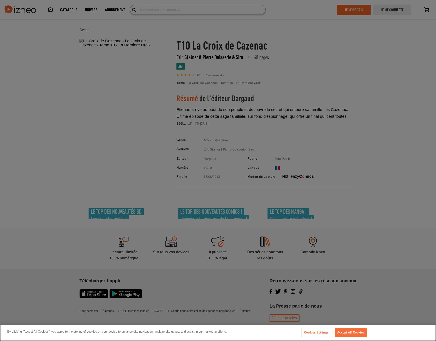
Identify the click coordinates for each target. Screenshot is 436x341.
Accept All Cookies (350, 332)
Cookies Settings (316, 332)
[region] (218, 333)
